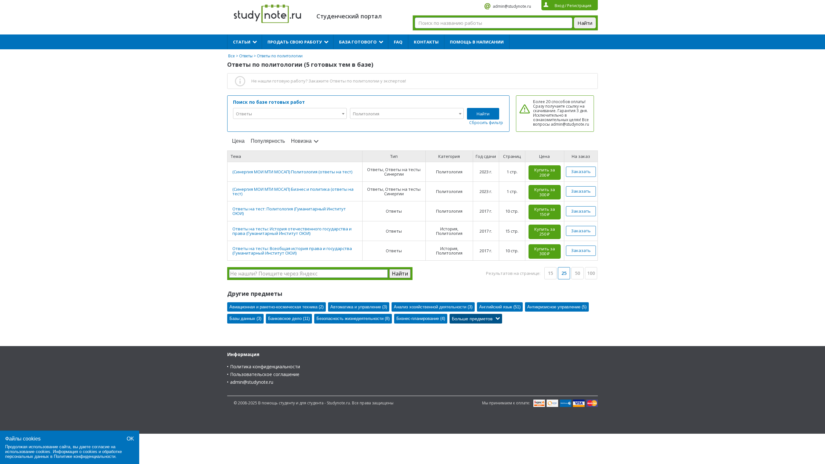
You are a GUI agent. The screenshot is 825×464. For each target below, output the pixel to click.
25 (564, 273)
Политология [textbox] (366, 114)
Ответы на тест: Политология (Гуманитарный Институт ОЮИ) (289, 211)
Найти (483, 114)
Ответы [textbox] (244, 114)
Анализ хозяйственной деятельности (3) (433, 306)
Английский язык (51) (499, 306)
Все (231, 56)
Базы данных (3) (245, 318)
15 (550, 273)
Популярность (268, 141)
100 (591, 273)
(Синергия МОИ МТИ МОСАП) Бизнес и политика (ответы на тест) (293, 191)
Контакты (426, 42)
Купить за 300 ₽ (544, 192)
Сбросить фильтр (486, 122)
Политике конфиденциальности (84, 456)
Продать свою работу (294, 42)
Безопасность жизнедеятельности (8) (353, 318)
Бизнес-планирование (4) (420, 318)
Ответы (246, 56)
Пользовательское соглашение (264, 374)
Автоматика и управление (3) (358, 306)
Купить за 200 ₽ (544, 172)
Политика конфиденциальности (265, 366)
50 (577, 273)
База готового (358, 42)
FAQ (398, 42)
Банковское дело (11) (289, 318)
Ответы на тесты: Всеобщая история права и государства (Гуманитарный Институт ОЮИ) (292, 251)
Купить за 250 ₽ (544, 231)
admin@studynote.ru (512, 6)
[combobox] (290, 113)
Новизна (301, 141)
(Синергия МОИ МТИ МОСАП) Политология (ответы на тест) (292, 172)
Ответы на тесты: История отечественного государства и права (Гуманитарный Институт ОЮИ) (292, 231)
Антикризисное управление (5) (557, 306)
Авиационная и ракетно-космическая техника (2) (276, 306)
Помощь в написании (477, 42)
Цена (238, 141)
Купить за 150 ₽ (544, 211)
